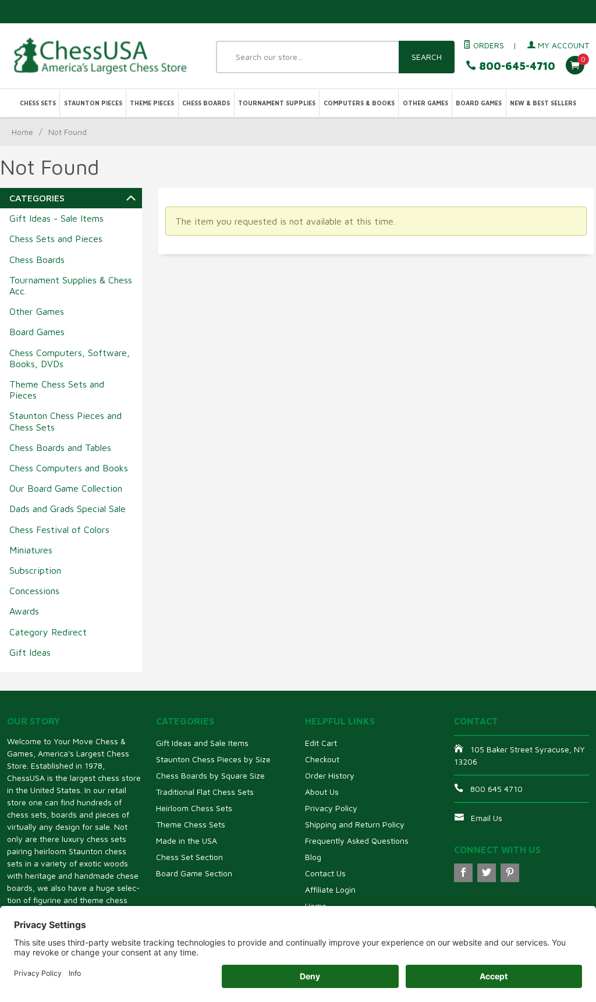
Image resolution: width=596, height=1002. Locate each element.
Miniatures (30, 550)
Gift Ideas (30, 652)
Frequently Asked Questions (357, 840)
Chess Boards (206, 103)
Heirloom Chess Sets (194, 808)
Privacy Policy (331, 808)
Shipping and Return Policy (355, 824)
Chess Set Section (189, 857)
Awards (24, 611)
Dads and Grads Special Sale (67, 508)
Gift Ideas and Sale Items (202, 743)
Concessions (34, 590)
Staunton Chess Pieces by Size (213, 759)
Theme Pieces (152, 103)
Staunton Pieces (93, 103)
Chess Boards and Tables (60, 447)
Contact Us (325, 873)
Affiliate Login (330, 889)
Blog (313, 857)
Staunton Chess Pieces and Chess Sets (65, 421)
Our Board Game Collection (65, 488)
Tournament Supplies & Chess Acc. (70, 285)
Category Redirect (48, 632)
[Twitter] (486, 873)
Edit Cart (321, 743)
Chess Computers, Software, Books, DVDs (69, 358)
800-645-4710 (515, 66)
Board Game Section (194, 873)
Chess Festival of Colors (59, 529)
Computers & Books (359, 103)
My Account (562, 45)
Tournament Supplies (276, 103)
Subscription (35, 570)
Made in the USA (186, 840)
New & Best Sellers (543, 103)
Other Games (425, 103)
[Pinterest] (510, 873)
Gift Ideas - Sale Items (56, 218)
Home (22, 132)
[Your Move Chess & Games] (99, 55)
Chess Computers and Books (68, 468)
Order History (329, 775)
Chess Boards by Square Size (210, 775)
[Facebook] (463, 873)
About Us (322, 792)
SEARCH (426, 57)
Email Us (486, 818)
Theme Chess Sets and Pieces (56, 389)
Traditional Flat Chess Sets (205, 792)
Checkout (322, 759)
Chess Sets (38, 103)
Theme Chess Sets (190, 824)
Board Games (479, 103)
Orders (487, 45)
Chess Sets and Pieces (55, 238)
